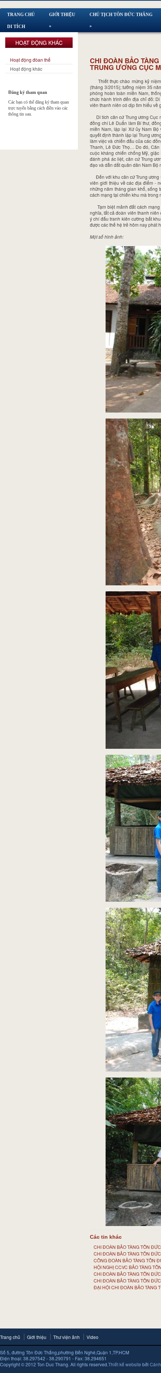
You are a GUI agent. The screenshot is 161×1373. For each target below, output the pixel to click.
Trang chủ (10, 1337)
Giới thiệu (36, 1337)
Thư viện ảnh (66, 1337)
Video (92, 1337)
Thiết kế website (124, 1364)
